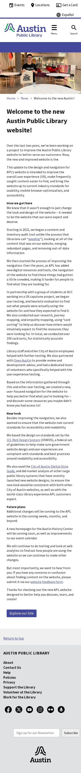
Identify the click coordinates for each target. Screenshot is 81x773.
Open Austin (22, 360)
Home (11, 98)
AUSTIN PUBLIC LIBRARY (26, 653)
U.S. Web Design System (23, 440)
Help (7, 672)
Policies (9, 677)
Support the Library (19, 687)
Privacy (9, 682)
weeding (34, 239)
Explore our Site (22, 613)
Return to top (13, 638)
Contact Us (12, 667)
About (8, 662)
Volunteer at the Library (22, 692)
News (24, 98)
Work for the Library (19, 697)
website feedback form (46, 582)
